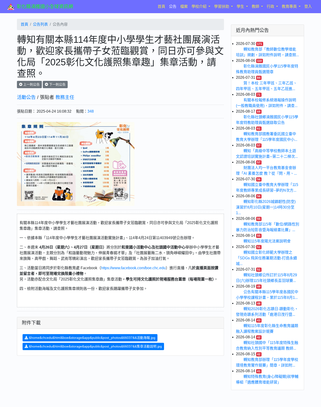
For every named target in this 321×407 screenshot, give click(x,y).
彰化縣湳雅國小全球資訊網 (45, 6)
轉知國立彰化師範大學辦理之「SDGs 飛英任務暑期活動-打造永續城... (266, 258)
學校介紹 (199, 6)
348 (90, 111)
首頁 (162, 6)
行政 (271, 6)
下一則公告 (57, 84)
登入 (308, 6)
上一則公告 (31, 84)
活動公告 (26, 97)
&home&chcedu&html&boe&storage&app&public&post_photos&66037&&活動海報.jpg (91, 338)
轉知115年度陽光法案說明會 (267, 241)
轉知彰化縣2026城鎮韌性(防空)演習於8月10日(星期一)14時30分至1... (266, 207)
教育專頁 (290, 6)
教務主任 (64, 97)
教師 (256, 6)
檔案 (184, 6)
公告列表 (40, 24)
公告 (172, 6)
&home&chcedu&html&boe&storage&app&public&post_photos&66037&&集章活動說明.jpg (95, 346)
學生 (241, 6)
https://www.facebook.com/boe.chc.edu (133, 268)
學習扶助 (222, 6)
